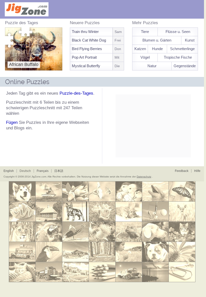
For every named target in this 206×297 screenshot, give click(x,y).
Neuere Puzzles (85, 22)
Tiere (145, 31)
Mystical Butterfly (96, 66)
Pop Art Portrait (96, 57)
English (9, 171)
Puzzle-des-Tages (76, 93)
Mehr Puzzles (145, 22)
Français (42, 171)
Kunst (189, 40)
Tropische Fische (178, 57)
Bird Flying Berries (97, 49)
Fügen (12, 122)
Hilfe (197, 171)
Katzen (140, 49)
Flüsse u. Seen (178, 31)
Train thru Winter (97, 31)
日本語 (58, 171)
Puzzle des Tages (21, 22)
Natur (152, 66)
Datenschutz (144, 176)
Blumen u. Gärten (156, 40)
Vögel (145, 57)
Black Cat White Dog (97, 40)
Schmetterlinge (182, 49)
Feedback (181, 171)
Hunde (157, 49)
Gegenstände (185, 66)
